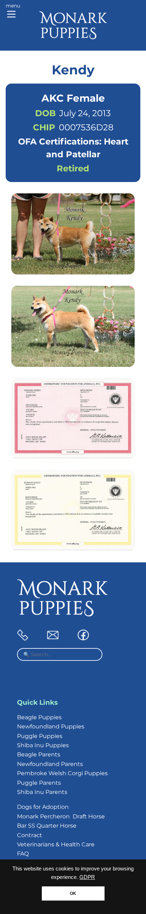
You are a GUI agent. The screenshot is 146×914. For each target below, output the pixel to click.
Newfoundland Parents (50, 764)
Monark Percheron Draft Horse (61, 816)
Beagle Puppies (39, 717)
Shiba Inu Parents (42, 792)
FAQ (23, 853)
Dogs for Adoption (43, 807)
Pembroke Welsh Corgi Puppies (62, 773)
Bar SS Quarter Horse (47, 825)
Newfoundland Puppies (50, 726)
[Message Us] (52, 638)
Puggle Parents (39, 782)
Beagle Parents (38, 754)
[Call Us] (22, 638)
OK (73, 893)
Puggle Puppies (39, 736)
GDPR (87, 877)
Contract (29, 835)
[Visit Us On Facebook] (83, 638)
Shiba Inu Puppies (43, 745)
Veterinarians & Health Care (56, 844)
